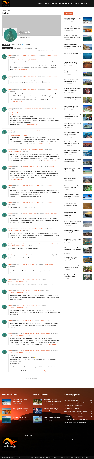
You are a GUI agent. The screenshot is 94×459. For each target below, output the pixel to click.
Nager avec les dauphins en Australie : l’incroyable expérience (71, 134)
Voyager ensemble (48, 264)
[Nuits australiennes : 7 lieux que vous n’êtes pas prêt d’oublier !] (87, 144)
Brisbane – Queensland (14, 151)
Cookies (45, 457)
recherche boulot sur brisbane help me (32, 108)
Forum (83, 3)
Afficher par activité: (42, 50)
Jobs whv (53, 108)
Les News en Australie (71, 400)
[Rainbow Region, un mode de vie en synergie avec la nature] (87, 268)
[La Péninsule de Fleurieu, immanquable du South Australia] (87, 47)
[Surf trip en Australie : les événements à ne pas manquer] (87, 38)
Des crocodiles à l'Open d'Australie (31, 290)
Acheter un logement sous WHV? (31, 131)
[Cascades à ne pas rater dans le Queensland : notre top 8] (87, 100)
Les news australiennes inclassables (75, 422)
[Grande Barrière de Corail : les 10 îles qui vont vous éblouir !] (87, 126)
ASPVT (86, 457)
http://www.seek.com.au (16, 113)
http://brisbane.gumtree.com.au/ (18, 114)
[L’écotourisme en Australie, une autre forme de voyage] (87, 188)
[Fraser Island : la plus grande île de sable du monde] (87, 20)
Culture (74, 3)
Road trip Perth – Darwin (28, 264)
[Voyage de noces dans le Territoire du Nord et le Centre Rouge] (87, 64)
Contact (66, 457)
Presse (72, 457)
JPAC (82, 457)
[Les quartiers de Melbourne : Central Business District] (87, 82)
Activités (6, 44)
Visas (46, 3)
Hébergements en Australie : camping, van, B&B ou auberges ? (72, 249)
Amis (20, 44)
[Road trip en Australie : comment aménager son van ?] (87, 277)
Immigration (51, 131)
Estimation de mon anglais (29, 213)
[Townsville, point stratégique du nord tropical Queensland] (87, 162)
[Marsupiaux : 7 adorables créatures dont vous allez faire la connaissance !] (37, 402)
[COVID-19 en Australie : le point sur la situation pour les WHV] (87, 91)
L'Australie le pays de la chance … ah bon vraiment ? (36, 333)
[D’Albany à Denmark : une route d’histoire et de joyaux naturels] (87, 170)
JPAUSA (77, 457)
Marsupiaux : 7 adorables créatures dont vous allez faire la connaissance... (52, 401)
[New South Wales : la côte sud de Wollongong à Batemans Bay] (87, 233)
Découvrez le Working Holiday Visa (74, 403)
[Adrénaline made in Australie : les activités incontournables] (87, 197)
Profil (13, 44)
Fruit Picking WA (26, 320)
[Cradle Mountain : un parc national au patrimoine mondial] (87, 259)
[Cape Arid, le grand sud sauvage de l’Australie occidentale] (87, 224)
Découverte (63, 3)
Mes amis (37, 48)
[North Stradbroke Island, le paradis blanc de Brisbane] (87, 108)
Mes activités (7, 48)
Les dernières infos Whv (71, 408)
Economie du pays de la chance (73, 416)
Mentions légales (53, 457)
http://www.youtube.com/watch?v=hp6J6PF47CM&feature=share (27, 60)
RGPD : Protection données (35, 457)
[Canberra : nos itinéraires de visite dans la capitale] (87, 179)
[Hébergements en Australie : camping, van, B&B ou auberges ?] (87, 250)
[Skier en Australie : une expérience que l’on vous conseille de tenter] (87, 214)
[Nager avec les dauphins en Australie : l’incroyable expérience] (87, 135)
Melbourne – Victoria (51, 55)
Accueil (4, 10)
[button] (90, 4)
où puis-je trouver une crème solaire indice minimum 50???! (38, 243)
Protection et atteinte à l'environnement (76, 419)
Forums (28, 44)
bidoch (10, 55)
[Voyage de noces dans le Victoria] (87, 73)
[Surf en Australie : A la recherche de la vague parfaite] (87, 206)
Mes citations (18, 48)
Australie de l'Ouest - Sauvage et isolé (75, 411)
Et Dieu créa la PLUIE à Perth (30, 279)
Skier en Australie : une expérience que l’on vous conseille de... (70, 214)
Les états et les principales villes (73, 414)
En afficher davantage (21, 69)
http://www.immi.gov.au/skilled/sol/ (19, 135)
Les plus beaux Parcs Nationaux (73, 405)
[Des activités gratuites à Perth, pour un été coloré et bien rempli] (87, 153)
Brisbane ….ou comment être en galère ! (33, 149)
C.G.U (61, 457)
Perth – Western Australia (18, 245)
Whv (39, 3)
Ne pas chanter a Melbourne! (30, 55)
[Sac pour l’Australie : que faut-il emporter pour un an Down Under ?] (87, 117)
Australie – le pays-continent (16, 281)
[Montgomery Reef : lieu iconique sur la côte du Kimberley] (87, 241)
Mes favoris (28, 48)
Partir (53, 3)
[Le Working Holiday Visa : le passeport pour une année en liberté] (37, 411)
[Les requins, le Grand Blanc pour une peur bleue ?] (87, 56)
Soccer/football (26, 255)
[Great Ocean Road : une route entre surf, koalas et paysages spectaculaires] (87, 29)
